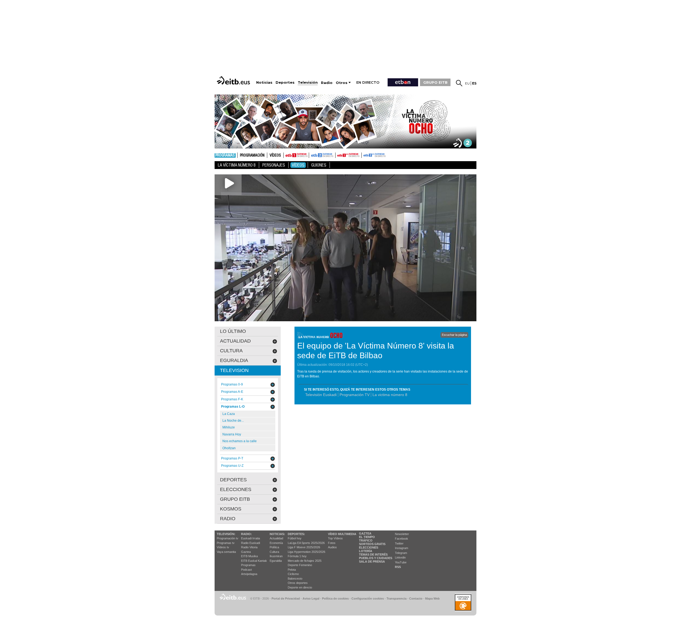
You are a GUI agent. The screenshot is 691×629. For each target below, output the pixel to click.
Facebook (401, 538)
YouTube (401, 562)
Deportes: (296, 534)
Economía (276, 543)
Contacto (415, 598)
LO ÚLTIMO (233, 331)
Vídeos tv (223, 547)
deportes (233, 479)
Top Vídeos (335, 538)
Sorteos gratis (372, 544)
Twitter (399, 543)
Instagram (401, 548)
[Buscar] (459, 83)
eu (467, 83)
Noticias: (277, 534)
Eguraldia (276, 560)
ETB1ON (338, 155)
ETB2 (322, 155)
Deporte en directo (300, 587)
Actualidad (276, 538)
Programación (252, 155)
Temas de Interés (373, 554)
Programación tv (227, 538)
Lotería (365, 551)
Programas (225, 155)
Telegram (401, 552)
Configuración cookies (367, 598)
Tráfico (365, 540)
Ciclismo (293, 574)
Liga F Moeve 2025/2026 (304, 547)
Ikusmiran (276, 556)
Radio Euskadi (250, 543)
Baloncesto (295, 578)
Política (274, 547)
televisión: (226, 534)
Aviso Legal (311, 598)
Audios (332, 547)
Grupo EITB (235, 499)
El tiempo (367, 537)
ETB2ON (364, 155)
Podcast (246, 569)
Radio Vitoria (249, 547)
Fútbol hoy (295, 538)
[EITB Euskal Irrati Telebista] (234, 80)
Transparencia (397, 598)
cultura (231, 350)
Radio (227, 518)
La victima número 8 (389, 395)
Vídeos (275, 155)
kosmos (230, 509)
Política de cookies (335, 598)
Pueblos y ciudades (375, 558)
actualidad (235, 341)
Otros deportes (298, 582)
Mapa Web (432, 598)
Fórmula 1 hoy (297, 556)
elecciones (235, 489)
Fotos (332, 543)
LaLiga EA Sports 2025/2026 (306, 543)
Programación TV (355, 395)
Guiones (318, 165)
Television (234, 370)
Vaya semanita (226, 551)
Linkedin (400, 557)
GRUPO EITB (435, 82)
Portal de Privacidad (286, 598)
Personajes (273, 165)
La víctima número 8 (237, 165)
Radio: (246, 534)
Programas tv (226, 543)
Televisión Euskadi (321, 395)
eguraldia (234, 360)
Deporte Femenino (300, 565)
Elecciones (368, 547)
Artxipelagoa (249, 574)
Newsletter (402, 534)
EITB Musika (249, 556)
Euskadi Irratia (250, 538)
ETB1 (296, 155)
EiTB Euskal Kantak (254, 560)
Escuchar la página (454, 334)
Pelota (292, 569)
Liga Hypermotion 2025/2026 (306, 551)
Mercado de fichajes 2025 (304, 560)
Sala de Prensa (372, 561)
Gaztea (246, 551)
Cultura (274, 551)
